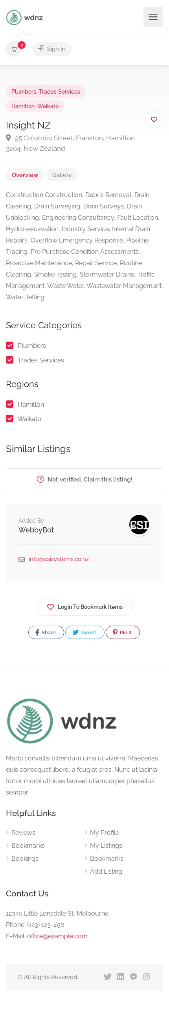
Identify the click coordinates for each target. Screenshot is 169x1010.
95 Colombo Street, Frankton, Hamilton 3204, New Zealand (70, 143)
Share (48, 632)
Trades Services (59, 92)
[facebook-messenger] (133, 977)
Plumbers (23, 92)
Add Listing (106, 871)
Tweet (88, 632)
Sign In (56, 48)
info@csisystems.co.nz (59, 559)
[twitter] (107, 977)
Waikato (48, 106)
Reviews (23, 832)
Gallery (62, 175)
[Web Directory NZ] (25, 17)
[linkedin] (120, 977)
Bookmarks (28, 845)
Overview (25, 175)
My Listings (106, 845)
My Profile (104, 832)
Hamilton (23, 106)
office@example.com (57, 936)
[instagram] (146, 977)
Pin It (125, 632)
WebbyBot (36, 530)
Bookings (25, 858)
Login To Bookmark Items (90, 607)
